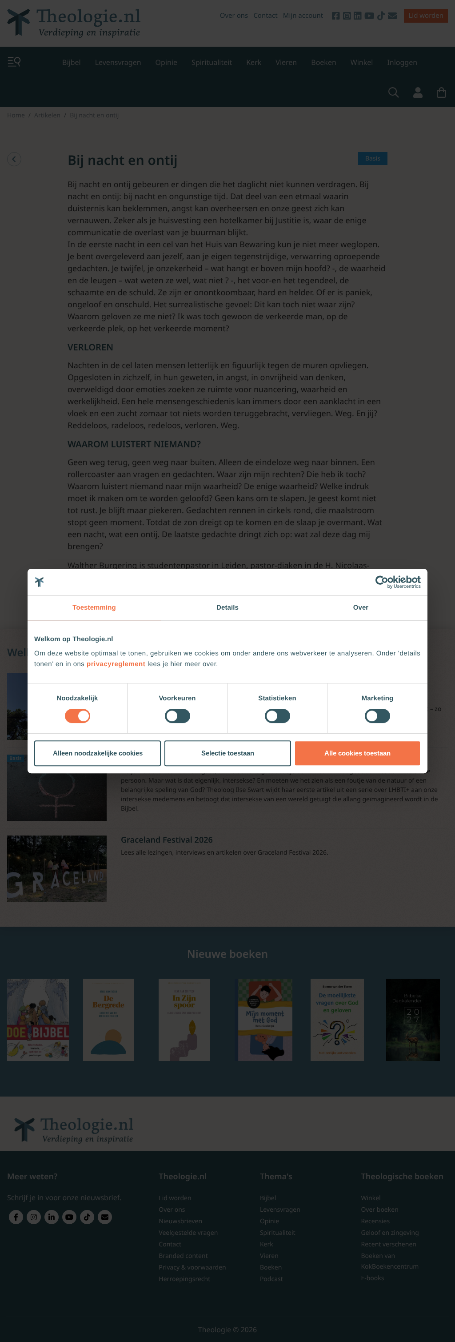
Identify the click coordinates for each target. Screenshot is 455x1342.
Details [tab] (227, 607)
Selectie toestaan (227, 753)
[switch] (177, 716)
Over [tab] (361, 607)
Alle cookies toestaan (357, 753)
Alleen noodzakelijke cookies (98, 753)
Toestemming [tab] (94, 607)
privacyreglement (116, 664)
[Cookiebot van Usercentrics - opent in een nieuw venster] (382, 582)
